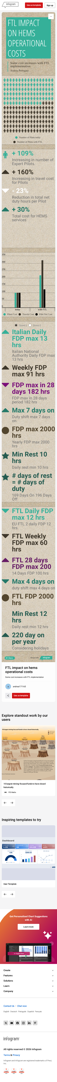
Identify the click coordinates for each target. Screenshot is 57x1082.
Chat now (22, 1006)
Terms (7, 1055)
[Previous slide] (5, 803)
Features (8, 975)
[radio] (21, 325)
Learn (7, 986)
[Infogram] (10, 5)
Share (10, 658)
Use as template (34, 5)
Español (30, 1011)
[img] (28, 92)
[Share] (8, 695)
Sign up (50, 5)
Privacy (16, 1055)
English (6, 1011)
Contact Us (9, 1006)
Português (22, 1011)
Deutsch (13, 1011)
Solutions (8, 980)
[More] (51, 16)
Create (7, 970)
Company (8, 991)
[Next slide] (12, 803)
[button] (28, 137)
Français (38, 1011)
